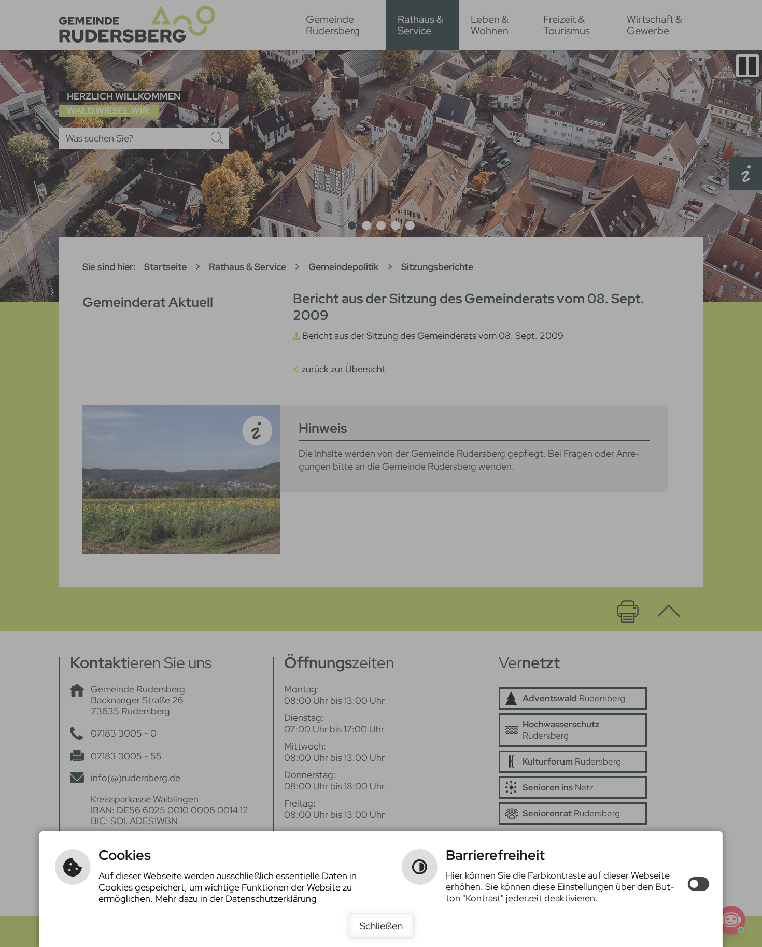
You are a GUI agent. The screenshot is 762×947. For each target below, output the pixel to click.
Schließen (381, 925)
